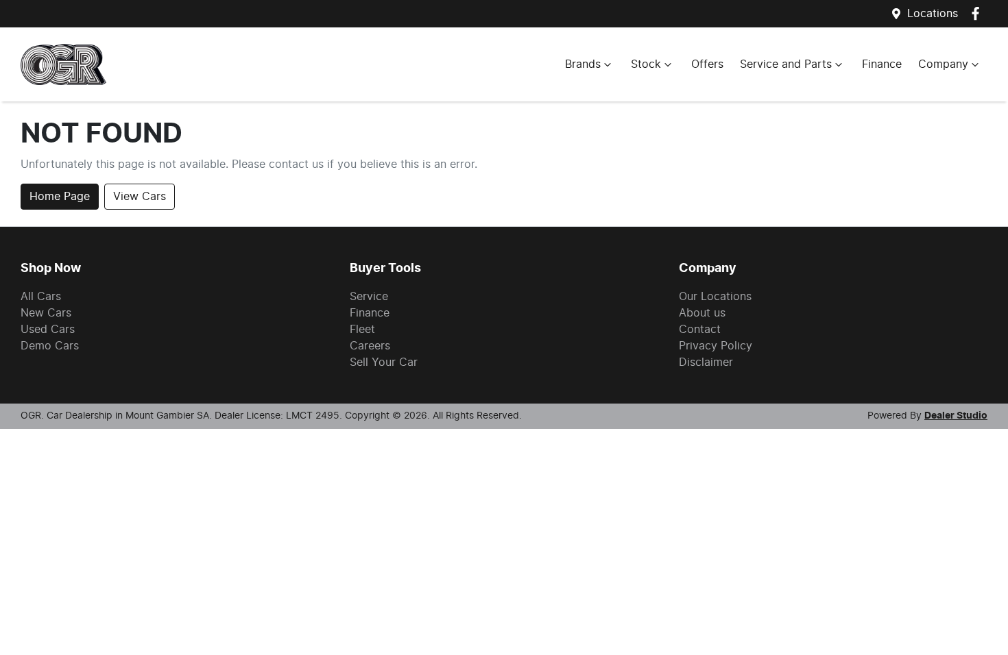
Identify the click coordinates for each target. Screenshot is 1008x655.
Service (369, 296)
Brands (583, 64)
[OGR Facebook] (978, 13)
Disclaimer (706, 362)
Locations (932, 13)
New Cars (46, 313)
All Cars (41, 296)
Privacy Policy (715, 346)
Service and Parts (786, 64)
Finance (882, 64)
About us (702, 313)
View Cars (139, 196)
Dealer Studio (955, 416)
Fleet (362, 329)
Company (943, 64)
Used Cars (48, 329)
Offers (707, 64)
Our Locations (715, 296)
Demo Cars (50, 346)
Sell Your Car (384, 362)
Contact (700, 329)
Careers (370, 346)
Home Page (59, 196)
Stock (646, 64)
